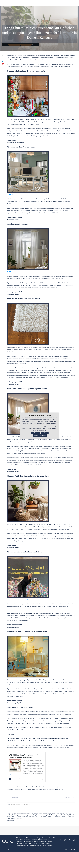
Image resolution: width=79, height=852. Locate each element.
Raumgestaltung (26, 45)
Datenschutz (30, 849)
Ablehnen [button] (36, 435)
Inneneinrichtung (14, 45)
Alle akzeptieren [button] (35, 432)
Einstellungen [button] (45, 432)
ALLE (9, 44)
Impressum (9, 849)
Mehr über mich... (11, 820)
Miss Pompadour (40, 613)
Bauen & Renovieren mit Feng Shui (21, 44)
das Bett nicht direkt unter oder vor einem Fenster (42, 448)
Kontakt (49, 849)
